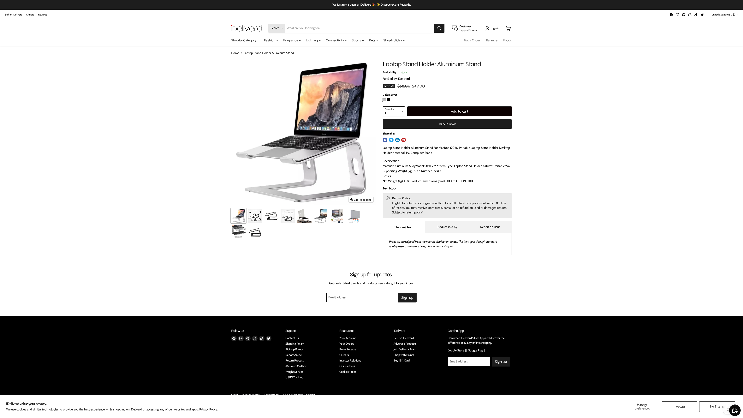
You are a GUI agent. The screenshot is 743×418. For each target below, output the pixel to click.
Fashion (270, 40)
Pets (372, 40)
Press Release (347, 349)
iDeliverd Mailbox (295, 366)
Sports (357, 40)
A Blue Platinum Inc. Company (299, 394)
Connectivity (335, 40)
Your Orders (346, 343)
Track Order (472, 40)
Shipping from (404, 227)
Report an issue (490, 227)
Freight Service (294, 371)
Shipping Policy (294, 343)
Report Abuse (293, 355)
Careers (344, 355)
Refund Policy (271, 394)
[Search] (439, 28)
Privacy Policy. (208, 409)
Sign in (495, 28)
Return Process (294, 360)
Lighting (312, 40)
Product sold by (447, 227)
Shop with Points (404, 355)
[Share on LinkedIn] (397, 140)
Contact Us (292, 338)
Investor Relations (350, 360)
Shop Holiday (392, 40)
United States (723, 14)
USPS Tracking (294, 377)
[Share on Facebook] (385, 140)
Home (235, 53)
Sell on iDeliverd (13, 14)
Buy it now (447, 124)
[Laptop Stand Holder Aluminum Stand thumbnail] (238, 216)
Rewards (42, 14)
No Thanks (717, 406)
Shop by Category (244, 40)
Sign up (407, 297)
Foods (507, 40)
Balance (491, 40)
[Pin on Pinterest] (403, 140)
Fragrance (291, 40)
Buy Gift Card (402, 360)
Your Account (347, 338)
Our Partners (347, 366)
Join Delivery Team (405, 349)
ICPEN (234, 394)
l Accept (680, 406)
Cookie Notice (347, 371)
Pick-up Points (294, 349)
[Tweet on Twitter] (391, 140)
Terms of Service (251, 394)
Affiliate (30, 14)
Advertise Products (405, 343)
